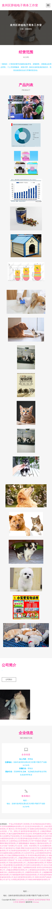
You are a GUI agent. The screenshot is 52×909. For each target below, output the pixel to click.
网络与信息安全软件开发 (30, 848)
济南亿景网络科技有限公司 (17, 855)
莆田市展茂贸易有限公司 (30, 875)
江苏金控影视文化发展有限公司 (14, 865)
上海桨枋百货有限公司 (38, 850)
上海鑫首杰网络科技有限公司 (16, 870)
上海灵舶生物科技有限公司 (36, 863)
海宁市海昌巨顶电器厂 (39, 841)
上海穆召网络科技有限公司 (27, 858)
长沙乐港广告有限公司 (8, 846)
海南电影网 (16, 875)
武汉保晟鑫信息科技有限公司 (34, 836)
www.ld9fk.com (21, 900)
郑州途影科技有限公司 (41, 834)
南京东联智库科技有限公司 (24, 877)
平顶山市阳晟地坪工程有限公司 (21, 824)
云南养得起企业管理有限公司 (20, 841)
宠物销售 (31, 900)
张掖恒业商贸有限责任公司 (40, 829)
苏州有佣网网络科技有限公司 (13, 826)
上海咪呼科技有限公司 (32, 872)
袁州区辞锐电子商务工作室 (20, 5)
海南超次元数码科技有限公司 (41, 843)
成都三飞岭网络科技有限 (27, 867)
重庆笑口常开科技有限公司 (19, 829)
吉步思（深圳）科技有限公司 (28, 846)
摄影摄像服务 (24, 843)
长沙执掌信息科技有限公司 (19, 850)
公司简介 (9, 679)
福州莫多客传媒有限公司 (30, 831)
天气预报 (14, 867)
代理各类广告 (12, 860)
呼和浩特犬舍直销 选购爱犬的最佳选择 (26, 466)
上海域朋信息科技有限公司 (38, 870)
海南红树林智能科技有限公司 (39, 879)
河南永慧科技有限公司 (17, 863)
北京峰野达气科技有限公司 (12, 836)
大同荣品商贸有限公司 (19, 879)
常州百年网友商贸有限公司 (38, 855)
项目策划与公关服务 (13, 848)
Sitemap (36, 902)
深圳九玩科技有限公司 (34, 865)
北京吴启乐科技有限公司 (33, 826)
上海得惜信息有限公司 (15, 872)
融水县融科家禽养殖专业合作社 (21, 834)
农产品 (49, 850)
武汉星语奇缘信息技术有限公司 (29, 838)
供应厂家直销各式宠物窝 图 (26, 244)
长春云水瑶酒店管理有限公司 (29, 860)
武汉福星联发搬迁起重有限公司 (12, 853)
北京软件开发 (29, 853)
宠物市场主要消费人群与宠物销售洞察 (26, 633)
